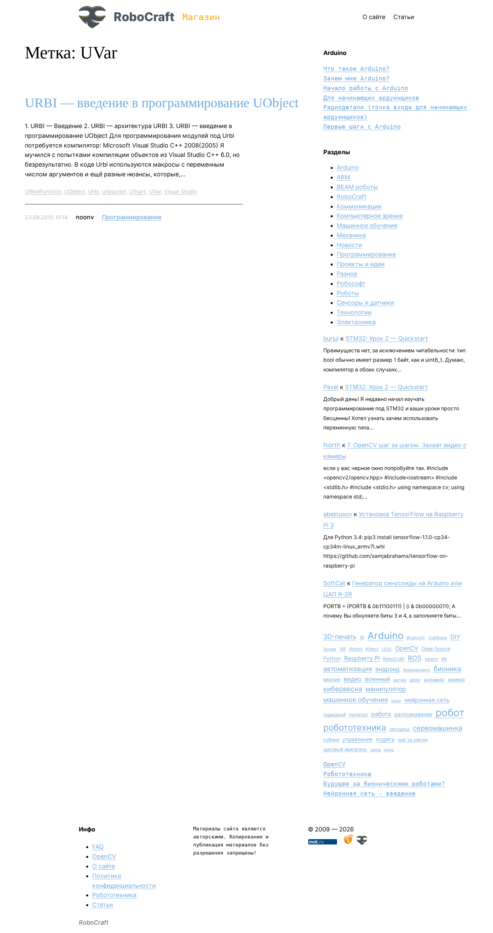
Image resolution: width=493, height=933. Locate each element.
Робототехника (347, 773)
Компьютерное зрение (370, 215)
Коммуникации (359, 206)
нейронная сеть (427, 699)
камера (456, 679)
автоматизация (347, 669)
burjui (331, 338)
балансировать (416, 669)
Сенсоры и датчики (365, 302)
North (331, 445)
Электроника (356, 322)
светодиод (399, 729)
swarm (431, 658)
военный (377, 679)
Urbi (93, 191)
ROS (415, 658)
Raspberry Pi (362, 658)
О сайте (103, 866)
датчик (399, 680)
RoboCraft (144, 16)
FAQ (98, 846)
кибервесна (342, 689)
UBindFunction (43, 191)
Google (329, 649)
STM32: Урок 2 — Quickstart (386, 338)
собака (331, 739)
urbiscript (114, 191)
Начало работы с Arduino (365, 88)
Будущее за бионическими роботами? (384, 783)
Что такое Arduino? (356, 68)
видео (353, 679)
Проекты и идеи (361, 264)
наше (396, 700)
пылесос (358, 714)
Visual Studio (180, 191)
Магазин (201, 17)
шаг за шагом (413, 739)
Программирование (132, 217)
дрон (415, 679)
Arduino (348, 167)
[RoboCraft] (362, 842)
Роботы (348, 293)
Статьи (102, 904)
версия (331, 680)
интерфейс (434, 679)
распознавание (413, 714)
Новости (349, 244)
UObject (74, 191)
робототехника (354, 727)
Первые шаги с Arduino (362, 126)
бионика (447, 669)
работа (381, 713)
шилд (376, 749)
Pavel (330, 387)
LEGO (387, 649)
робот (450, 712)
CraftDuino (437, 637)
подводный (334, 714)
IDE (343, 649)
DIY (455, 636)
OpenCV (406, 648)
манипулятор (386, 689)
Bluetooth (416, 637)
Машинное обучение (367, 225)
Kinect (372, 648)
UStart (137, 191)
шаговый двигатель (345, 749)
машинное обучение (355, 700)
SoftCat (334, 583)
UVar (155, 191)
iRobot (356, 648)
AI (362, 637)
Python (332, 658)
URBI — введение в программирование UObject (161, 103)
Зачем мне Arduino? (356, 78)
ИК (444, 658)
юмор (389, 750)
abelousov (337, 514)
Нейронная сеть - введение (369, 793)
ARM (343, 177)
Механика (351, 235)
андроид (387, 669)
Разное (347, 273)
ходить (385, 739)
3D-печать (340, 637)
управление (357, 739)
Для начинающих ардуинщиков (371, 97)
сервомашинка (437, 728)
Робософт (351, 283)
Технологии (354, 312)
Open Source (436, 648)
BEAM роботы (357, 186)
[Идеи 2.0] (347, 842)
